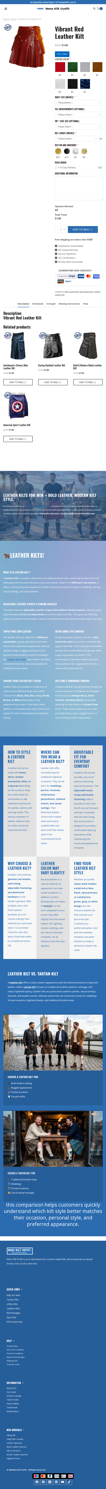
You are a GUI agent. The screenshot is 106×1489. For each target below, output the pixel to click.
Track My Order (13, 1364)
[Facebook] (37, 1482)
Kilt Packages (13, 1312)
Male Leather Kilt (72, 292)
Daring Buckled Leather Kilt (51, 365)
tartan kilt (30, 987)
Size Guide (11, 1392)
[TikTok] (69, 1482)
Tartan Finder (13, 1399)
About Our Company (15, 1349)
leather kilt (16, 982)
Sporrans (11, 1317)
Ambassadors (13, 1411)
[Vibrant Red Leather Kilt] (27, 47)
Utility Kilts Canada (15, 1439)
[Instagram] (50, 1482)
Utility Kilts (12, 1304)
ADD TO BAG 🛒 (83, 229)
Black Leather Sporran (16, 1446)
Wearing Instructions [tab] (69, 303)
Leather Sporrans (14, 1443)
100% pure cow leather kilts (38, 506)
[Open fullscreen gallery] (48, 68)
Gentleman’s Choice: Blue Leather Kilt (15, 366)
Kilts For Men (13, 1295)
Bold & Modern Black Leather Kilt (87, 366)
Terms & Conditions (15, 1353)
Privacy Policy (12, 1346)
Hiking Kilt (11, 1435)
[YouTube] (63, 1482)
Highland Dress (13, 1458)
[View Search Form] (94, 8)
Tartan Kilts (13, 1299)
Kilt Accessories (14, 1321)
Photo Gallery (13, 1403)
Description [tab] (23, 303)
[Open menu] (5, 8)
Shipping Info (12, 1360)
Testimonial (12, 1407)
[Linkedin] (56, 1482)
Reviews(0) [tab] (37, 303)
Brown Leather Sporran (17, 1454)
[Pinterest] (43, 1482)
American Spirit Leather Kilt (17, 425)
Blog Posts (11, 1388)
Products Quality (14, 1396)
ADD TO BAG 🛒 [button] (18, 382)
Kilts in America (13, 1450)
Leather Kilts (13, 1308)
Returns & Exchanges (16, 1357)
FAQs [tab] (85, 303)
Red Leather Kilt (86, 292)
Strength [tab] (50, 303)
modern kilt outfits (16, 659)
